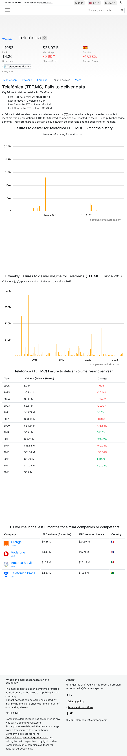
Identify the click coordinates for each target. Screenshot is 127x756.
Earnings (42, 79)
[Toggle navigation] (7, 10)
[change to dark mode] (121, 3)
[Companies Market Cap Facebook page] (67, 713)
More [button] (78, 79)
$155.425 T (47, 2)
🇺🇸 (92, 2)
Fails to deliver (61, 79)
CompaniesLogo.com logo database (26, 737)
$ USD (109, 2)
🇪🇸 (85, 47)
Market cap (10, 79)
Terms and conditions (80, 707)
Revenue (27, 79)
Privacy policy (76, 701)
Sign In (79, 2)
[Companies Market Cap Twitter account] (71, 713)
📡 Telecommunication (17, 66)
